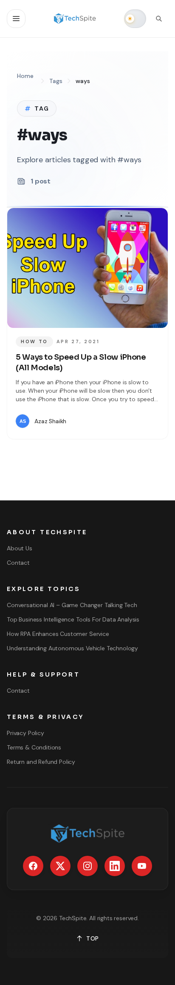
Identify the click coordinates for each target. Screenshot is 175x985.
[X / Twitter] (60, 866)
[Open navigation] (16, 18)
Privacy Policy (25, 733)
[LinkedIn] (114, 866)
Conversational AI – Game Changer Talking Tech (72, 605)
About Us (19, 548)
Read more (134, 421)
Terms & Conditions (34, 747)
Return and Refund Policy (41, 762)
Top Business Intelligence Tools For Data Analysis (73, 619)
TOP (92, 938)
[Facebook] (33, 866)
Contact (18, 562)
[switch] (135, 18)
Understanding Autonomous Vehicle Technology (72, 648)
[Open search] (159, 18)
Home (25, 76)
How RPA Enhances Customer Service (58, 634)
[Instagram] (87, 866)
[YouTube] (142, 866)
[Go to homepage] (75, 18)
